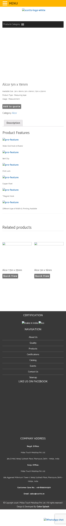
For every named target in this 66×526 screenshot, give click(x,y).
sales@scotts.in (37, 493)
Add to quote (11, 107)
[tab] (13, 123)
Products (33, 349)
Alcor (14, 113)
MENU (13, 3)
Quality (33, 343)
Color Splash (43, 506)
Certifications (33, 354)
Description (13, 123)
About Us (33, 337)
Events (33, 366)
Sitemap (33, 377)
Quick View (10, 276)
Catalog (33, 360)
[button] (11, 24)
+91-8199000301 (43, 487)
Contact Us (33, 372)
